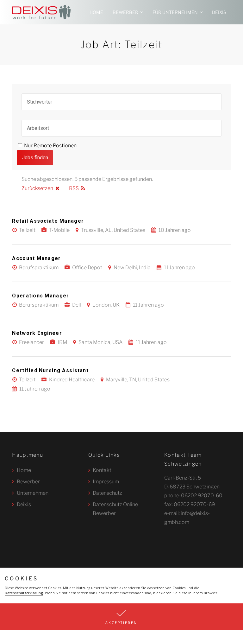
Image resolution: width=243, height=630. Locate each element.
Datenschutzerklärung (24, 593)
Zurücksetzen (37, 188)
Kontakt (102, 470)
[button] (121, 616)
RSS (74, 188)
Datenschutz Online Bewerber (115, 508)
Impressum (106, 482)
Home (96, 12)
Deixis (219, 12)
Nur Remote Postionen (50, 146)
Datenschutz (107, 493)
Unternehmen (32, 493)
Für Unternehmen (175, 12)
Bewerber (125, 12)
